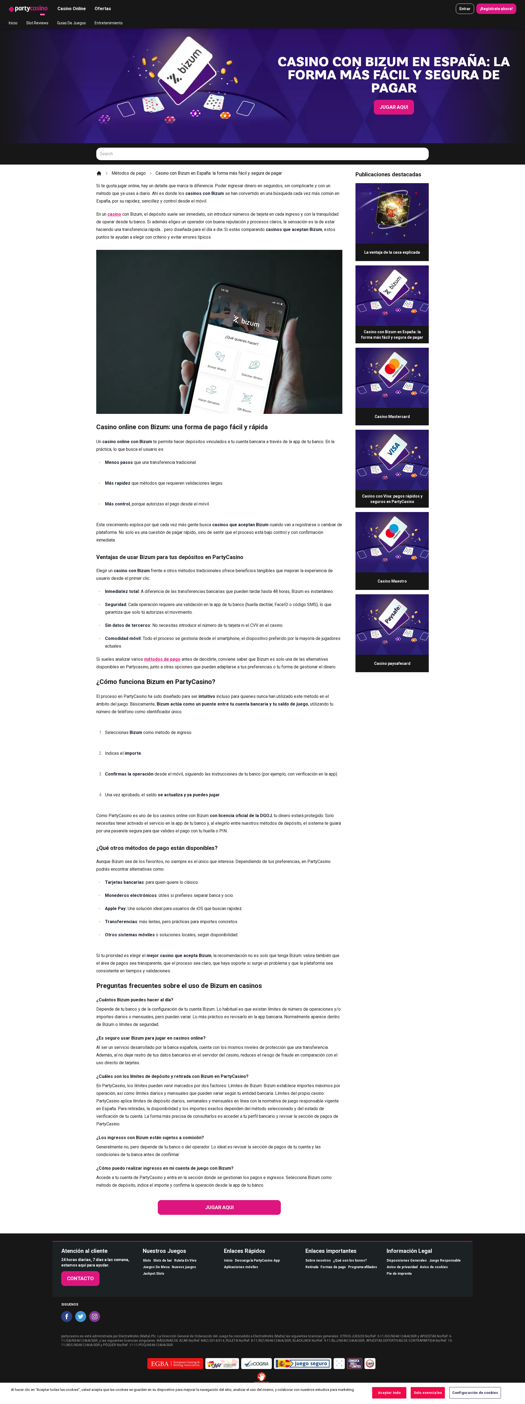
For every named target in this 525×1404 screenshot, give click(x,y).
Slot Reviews (37, 23)
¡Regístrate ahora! (496, 9)
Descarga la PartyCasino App (257, 1260)
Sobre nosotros (318, 1260)
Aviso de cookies (434, 1267)
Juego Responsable (445, 1260)
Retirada (311, 1267)
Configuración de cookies (475, 1393)
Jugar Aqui (394, 107)
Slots (147, 1260)
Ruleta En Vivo (185, 1260)
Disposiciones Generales (407, 1260)
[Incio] (99, 173)
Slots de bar (162, 1260)
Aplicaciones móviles (241, 1267)
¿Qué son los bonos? (350, 1260)
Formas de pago (333, 1267)
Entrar (465, 9)
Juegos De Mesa (156, 1267)
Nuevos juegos (184, 1267)
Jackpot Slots (153, 1274)
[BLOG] (28, 8)
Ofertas (103, 8)
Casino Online (71, 8)
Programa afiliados (362, 1267)
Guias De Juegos (71, 23)
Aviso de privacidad (402, 1267)
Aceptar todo (389, 1393)
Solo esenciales (428, 1393)
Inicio (13, 23)
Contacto (80, 1278)
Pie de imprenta (399, 1274)
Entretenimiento (109, 23)
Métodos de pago (129, 173)
